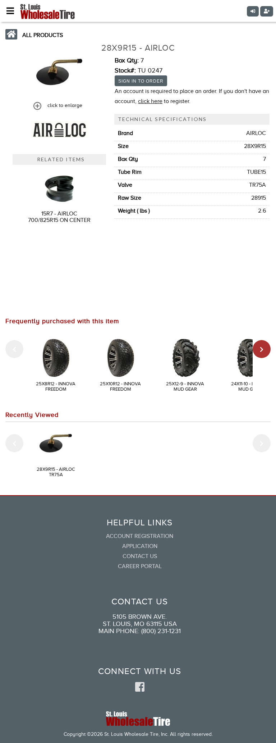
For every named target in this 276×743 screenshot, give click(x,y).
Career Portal (140, 566)
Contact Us (140, 556)
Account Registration (139, 536)
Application (139, 546)
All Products (42, 35)
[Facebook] (139, 687)
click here (150, 101)
